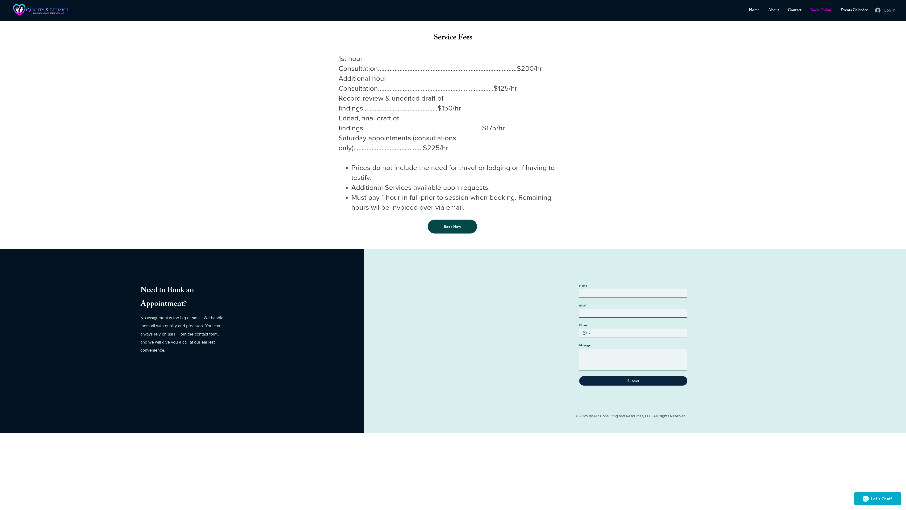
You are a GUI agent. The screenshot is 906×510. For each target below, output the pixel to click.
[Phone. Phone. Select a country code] (586, 333)
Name (583, 285)
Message (585, 345)
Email (582, 305)
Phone (583, 325)
